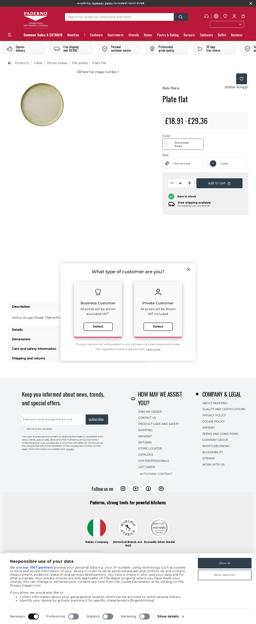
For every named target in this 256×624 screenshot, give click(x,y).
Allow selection (225, 575)
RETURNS (145, 442)
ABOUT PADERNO (214, 403)
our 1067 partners (38, 567)
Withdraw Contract (156, 474)
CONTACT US (147, 418)
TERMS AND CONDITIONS (220, 434)
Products (22, 63)
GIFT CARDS (146, 467)
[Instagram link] (123, 489)
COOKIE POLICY (213, 421)
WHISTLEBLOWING (216, 446)
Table (38, 63)
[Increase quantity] (189, 183)
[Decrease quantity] (172, 183)
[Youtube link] (136, 489)
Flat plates (80, 63)
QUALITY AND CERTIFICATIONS (224, 409)
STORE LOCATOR (150, 448)
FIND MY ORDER (150, 412)
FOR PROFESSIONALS (153, 461)
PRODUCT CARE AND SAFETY (158, 424)
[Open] (181, 17)
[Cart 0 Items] (243, 17)
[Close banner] (251, 3)
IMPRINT (208, 427)
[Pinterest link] (161, 489)
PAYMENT (145, 436)
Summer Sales (92, 3)
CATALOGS (145, 454)
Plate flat (99, 63)
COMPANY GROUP (215, 440)
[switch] (73, 617)
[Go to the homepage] (36, 19)
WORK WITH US (213, 464)
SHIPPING (145, 430)
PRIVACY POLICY (214, 415)
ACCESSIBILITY (212, 452)
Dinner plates (57, 63)
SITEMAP (208, 458)
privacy (70, 449)
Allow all (224, 563)
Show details (168, 616)
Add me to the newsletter (39, 429)
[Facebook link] (148, 489)
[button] (73, 36)
